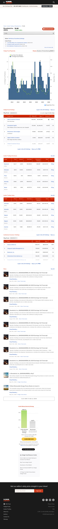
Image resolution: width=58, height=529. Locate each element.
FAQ (53, 509)
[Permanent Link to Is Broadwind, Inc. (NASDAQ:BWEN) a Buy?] (6, 375)
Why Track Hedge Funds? (26, 462)
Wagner (6, 215)
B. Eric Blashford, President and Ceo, (14, 46)
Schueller (6, 203)
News (19, 281)
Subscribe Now (29, 439)
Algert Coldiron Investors (13, 137)
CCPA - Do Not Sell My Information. (46, 511)
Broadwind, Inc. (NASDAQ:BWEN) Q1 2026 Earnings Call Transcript (28, 273)
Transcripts (23, 281)
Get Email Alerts (49, 29)
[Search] (53, 2)
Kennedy (6, 181)
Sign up (52, 110)
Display (34, 51)
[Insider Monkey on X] (47, 500)
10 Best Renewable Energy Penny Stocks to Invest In (24, 386)
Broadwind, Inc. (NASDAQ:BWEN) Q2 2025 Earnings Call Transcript (29, 310)
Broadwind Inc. (18, 26)
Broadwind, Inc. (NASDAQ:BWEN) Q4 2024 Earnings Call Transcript (28, 335)
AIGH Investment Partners (13, 119)
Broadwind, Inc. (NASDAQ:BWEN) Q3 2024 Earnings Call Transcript (28, 348)
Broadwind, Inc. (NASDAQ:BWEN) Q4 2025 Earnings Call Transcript (29, 285)
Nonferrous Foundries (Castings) (16, 38)
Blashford (6, 164)
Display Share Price (50, 105)
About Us (6, 511)
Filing (52, 164)
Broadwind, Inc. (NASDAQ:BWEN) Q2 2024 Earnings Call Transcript (29, 360)
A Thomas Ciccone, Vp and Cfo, (13, 44)
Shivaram (6, 170)
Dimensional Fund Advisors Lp (14, 256)
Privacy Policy (51, 504)
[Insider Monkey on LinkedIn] (53, 500)
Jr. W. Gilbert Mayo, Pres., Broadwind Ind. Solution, (17, 42)
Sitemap (6, 519)
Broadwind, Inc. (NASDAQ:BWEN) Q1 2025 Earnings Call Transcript (28, 323)
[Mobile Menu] (4, 2)
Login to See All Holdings (24, 149)
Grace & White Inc (11, 244)
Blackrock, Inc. (10, 252)
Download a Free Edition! (26, 465)
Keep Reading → (14, 279)
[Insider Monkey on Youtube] (50, 500)
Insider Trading (10, 26)
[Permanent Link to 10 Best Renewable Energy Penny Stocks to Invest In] (6, 387)
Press (5, 175)
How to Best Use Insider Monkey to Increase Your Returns (28, 458)
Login (42, 110)
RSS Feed (8, 504)
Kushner (6, 227)
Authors (6, 514)
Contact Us (6, 517)
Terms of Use (51, 506)
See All (52, 156)
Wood (5, 187)
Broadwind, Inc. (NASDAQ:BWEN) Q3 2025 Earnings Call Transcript (29, 298)
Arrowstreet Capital (12, 125)
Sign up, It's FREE (36, 149)
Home (5, 26)
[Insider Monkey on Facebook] (44, 500)
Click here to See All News (29, 399)
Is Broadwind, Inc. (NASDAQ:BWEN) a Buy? (22, 373)
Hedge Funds (21, 382)
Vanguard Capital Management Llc (15, 248)
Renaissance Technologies (13, 131)
